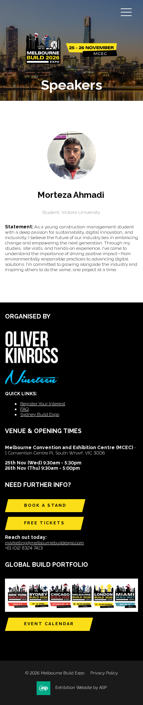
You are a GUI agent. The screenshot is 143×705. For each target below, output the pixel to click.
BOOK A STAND (45, 505)
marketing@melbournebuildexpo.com (44, 542)
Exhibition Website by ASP (81, 687)
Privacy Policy (104, 673)
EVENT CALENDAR (49, 623)
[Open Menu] (126, 12)
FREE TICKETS (44, 523)
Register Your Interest (42, 403)
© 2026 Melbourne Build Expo (54, 673)
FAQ (24, 409)
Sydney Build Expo (39, 414)
